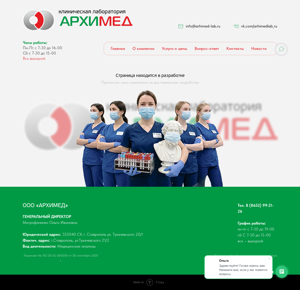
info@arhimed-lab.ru (203, 26)
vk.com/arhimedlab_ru (259, 26)
